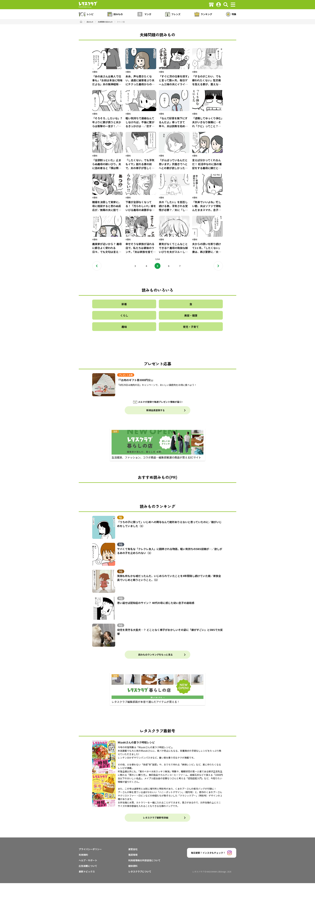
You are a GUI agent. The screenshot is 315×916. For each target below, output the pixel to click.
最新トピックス (87, 871)
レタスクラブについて (139, 871)
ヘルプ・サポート (88, 860)
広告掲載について (88, 866)
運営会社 (132, 849)
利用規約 (83, 854)
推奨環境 (132, 854)
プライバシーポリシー (90, 849)
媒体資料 (132, 866)
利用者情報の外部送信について (144, 860)
